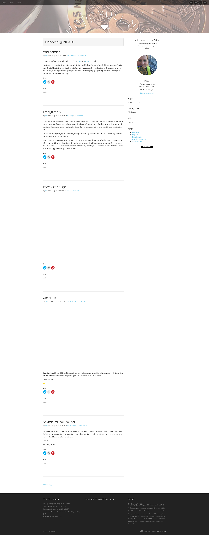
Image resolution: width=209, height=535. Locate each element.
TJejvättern (150, 521)
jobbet (159, 514)
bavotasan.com (161, 531)
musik (152, 516)
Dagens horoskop (48, 506)
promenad (155, 519)
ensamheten (153, 511)
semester (161, 518)
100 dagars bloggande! (50, 504)
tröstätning (155, 521)
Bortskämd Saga (55, 187)
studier (145, 521)
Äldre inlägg (47, 485)
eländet (142, 510)
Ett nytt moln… (52, 112)
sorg (137, 521)
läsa (80, 61)
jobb (154, 513)
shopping (130, 521)
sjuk (134, 521)
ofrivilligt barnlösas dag (159, 516)
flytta (132, 514)
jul (162, 514)
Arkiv (19, 3)
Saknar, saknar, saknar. (59, 422)
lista (136, 516)
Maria (4, 3)
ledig (133, 516)
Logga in (135, 135)
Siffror (11, 3)
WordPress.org (137, 141)
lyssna (87, 61)
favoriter (162, 511)
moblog (70, 116)
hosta (147, 514)
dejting (149, 508)
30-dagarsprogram (133, 508)
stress (141, 521)
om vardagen (71, 55)
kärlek (129, 516)
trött (159, 521)
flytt (129, 514)
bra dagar (143, 508)
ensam (147, 511)
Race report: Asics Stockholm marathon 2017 (57, 512)
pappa (150, 518)
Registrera (135, 132)
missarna (147, 516)
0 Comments (82, 55)
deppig (153, 508)
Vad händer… (52, 52)
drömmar (158, 508)
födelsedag (136, 514)
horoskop (142, 514)
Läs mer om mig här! (147, 93)
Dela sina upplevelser (49, 509)
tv (162, 521)
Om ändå (49, 298)
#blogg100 (135, 504)
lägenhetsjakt (141, 516)
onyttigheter (132, 518)
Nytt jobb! (46, 517)
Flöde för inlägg (137, 137)
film (68, 191)
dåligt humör (135, 511)
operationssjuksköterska (142, 519)
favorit (157, 511)
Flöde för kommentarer (139, 139)
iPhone (150, 514)
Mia (46, 55)
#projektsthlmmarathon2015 (153, 505)
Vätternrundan (131, 524)
